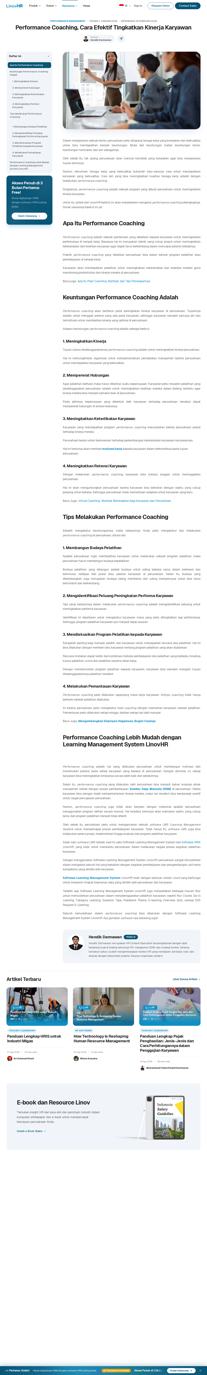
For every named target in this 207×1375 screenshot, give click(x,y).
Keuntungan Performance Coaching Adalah (29, 73)
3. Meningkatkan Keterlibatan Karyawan (28, 96)
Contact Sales (187, 5)
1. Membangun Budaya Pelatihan (29, 126)
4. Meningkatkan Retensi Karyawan (25, 106)
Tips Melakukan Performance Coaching (26, 115)
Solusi (50, 5)
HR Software (83, 1030)
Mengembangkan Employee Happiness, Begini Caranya (117, 721)
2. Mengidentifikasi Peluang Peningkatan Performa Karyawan (30, 135)
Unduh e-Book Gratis (29, 1131)
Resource (68, 6)
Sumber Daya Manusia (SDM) (150, 789)
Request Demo (161, 5)
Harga (86, 5)
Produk (33, 5)
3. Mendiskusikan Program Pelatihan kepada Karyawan (27, 144)
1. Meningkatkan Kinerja (25, 81)
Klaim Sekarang (27, 216)
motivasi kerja (112, 449)
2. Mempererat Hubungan (26, 87)
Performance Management (68, 21)
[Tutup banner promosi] (200, 1370)
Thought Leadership (22, 1030)
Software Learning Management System (91, 878)
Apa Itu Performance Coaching (26, 65)
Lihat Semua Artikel (185, 979)
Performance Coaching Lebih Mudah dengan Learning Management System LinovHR (29, 165)
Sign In (138, 5)
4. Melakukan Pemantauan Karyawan (26, 154)
